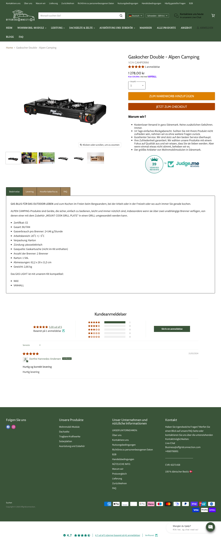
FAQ (21, 36)
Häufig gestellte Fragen (175, 3)
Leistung (57, 27)
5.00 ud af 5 (55, 327)
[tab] (14, 191)
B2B (191, 3)
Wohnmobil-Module (31, 27)
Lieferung (53, 3)
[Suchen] (121, 15)
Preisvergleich (119, 473)
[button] (136, 66)
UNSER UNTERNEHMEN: (124, 430)
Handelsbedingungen (151, 3)
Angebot (186, 27)
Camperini (142, 62)
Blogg (10, 36)
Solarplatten (65, 441)
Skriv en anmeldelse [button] (172, 328)
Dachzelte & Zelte (81, 27)
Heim (9, 27)
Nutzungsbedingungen (128, 3)
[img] (31, 353)
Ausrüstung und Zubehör (116, 27)
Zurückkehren (67, 3)
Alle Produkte (166, 27)
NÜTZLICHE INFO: (121, 464)
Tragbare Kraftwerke (69, 436)
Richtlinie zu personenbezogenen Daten (96, 3)
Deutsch (135, 15)
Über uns (28, 3)
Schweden (156, 15)
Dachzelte (64, 431)
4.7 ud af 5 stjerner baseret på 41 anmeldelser (117, 535)
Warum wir (41, 3)
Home (9, 47)
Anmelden (206, 27)
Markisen (146, 27)
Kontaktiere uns (13, 3)
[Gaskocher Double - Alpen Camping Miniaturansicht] (13, 158)
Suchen (9, 502)
